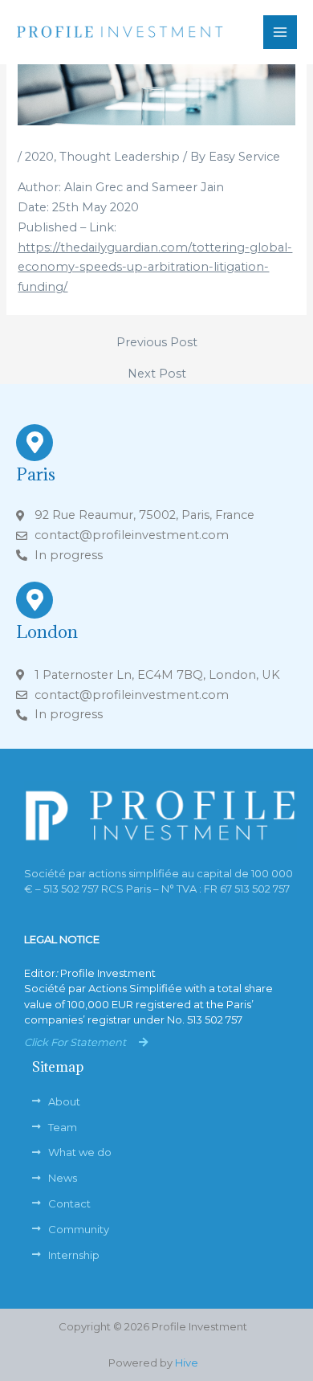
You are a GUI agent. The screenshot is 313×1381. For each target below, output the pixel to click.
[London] (34, 600)
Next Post (157, 374)
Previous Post (156, 343)
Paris (35, 474)
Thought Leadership (119, 156)
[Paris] (34, 442)
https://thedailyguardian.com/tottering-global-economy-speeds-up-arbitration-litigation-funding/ (155, 267)
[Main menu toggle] (280, 32)
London (47, 632)
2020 (39, 156)
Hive (186, 1362)
